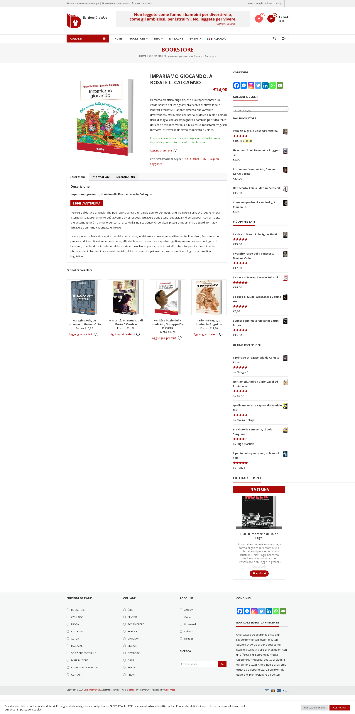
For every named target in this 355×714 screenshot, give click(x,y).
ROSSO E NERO (136, 624)
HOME (118, 38)
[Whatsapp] (272, 85)
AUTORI (75, 638)
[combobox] (260, 109)
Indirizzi (188, 631)
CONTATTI (76, 674)
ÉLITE (130, 609)
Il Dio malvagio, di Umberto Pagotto (209, 322)
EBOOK (75, 624)
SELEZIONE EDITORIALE (83, 653)
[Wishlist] (259, 18)
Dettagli (188, 638)
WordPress (169, 689)
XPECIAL (132, 667)
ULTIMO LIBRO (247, 478)
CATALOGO (192, 159)
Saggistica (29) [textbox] (260, 110)
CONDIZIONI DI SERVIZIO (84, 667)
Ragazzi (214, 159)
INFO (157, 38)
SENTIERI (132, 617)
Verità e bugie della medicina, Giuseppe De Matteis (167, 323)
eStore (132, 689)
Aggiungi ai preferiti (161, 150)
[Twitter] (258, 85)
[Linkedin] (265, 85)
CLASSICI (132, 645)
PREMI (194, 38)
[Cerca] (222, 664)
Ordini (187, 617)
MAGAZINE (176, 38)
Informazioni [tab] (100, 177)
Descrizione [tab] (78, 177)
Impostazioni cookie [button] (314, 707)
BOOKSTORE (137, 38)
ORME (204, 159)
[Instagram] (251, 85)
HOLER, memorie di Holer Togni (259, 536)
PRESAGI (132, 631)
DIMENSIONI (134, 653)
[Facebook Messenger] (244, 85)
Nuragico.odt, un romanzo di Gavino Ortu (84, 322)
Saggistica (155, 56)
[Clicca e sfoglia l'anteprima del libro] (86, 203)
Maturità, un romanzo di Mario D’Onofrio (126, 322)
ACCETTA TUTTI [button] (340, 707)
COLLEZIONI (77, 631)
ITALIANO (217, 38)
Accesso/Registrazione (260, 3)
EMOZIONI (133, 638)
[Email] (280, 85)
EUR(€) (279, 3)
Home (142, 56)
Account (188, 609)
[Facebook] (236, 85)
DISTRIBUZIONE (79, 660)
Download (190, 624)
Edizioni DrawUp (95, 18)
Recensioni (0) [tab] (125, 177)
